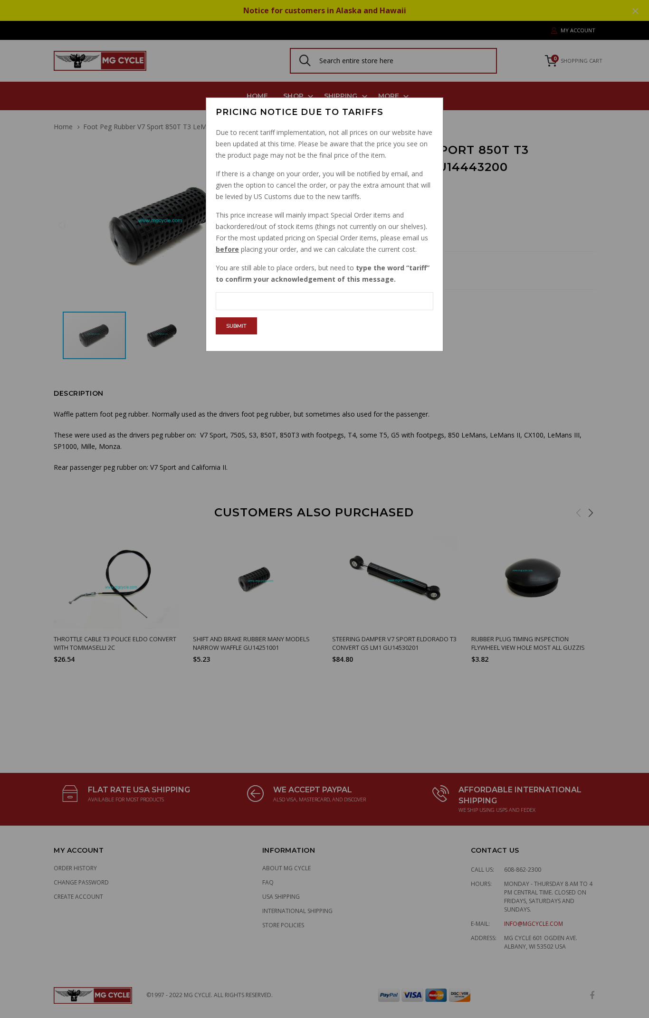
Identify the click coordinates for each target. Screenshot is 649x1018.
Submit (236, 326)
